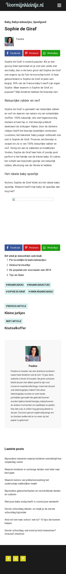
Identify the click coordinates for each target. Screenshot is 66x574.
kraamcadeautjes (39, 285)
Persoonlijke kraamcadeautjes (27, 259)
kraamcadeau (16, 285)
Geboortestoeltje (19, 265)
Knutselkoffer (15, 328)
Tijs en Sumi (16, 275)
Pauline (33, 366)
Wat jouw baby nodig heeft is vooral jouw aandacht (31, 501)
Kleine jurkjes (15, 313)
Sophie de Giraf (16, 291)
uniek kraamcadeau (41, 291)
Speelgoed (39, 22)
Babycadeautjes (22, 22)
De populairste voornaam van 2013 (30, 270)
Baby (8, 22)
